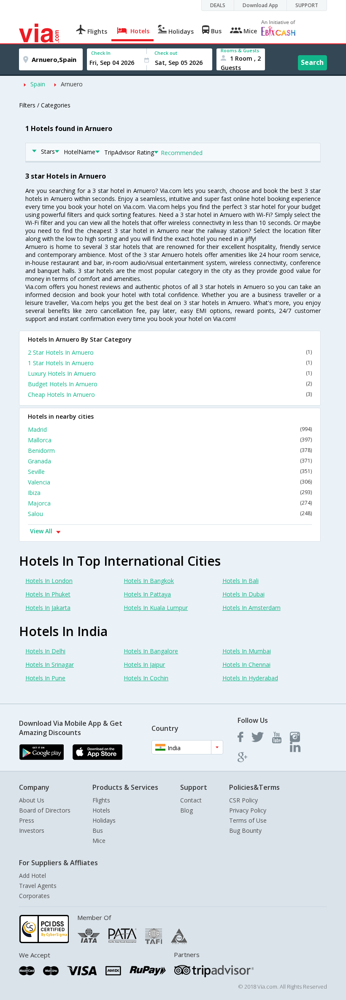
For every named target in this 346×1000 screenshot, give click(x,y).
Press (26, 820)
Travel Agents (38, 886)
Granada (170, 461)
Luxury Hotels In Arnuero (170, 373)
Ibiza (170, 493)
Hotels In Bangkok (149, 581)
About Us (31, 800)
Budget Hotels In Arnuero (170, 384)
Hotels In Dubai (243, 594)
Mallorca (170, 440)
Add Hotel (32, 876)
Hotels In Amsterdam (251, 608)
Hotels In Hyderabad (250, 678)
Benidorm (170, 451)
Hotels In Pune (45, 678)
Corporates (34, 896)
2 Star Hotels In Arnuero (170, 352)
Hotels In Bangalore (151, 651)
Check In (101, 53)
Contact (191, 800)
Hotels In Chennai (246, 664)
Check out (165, 53)
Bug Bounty (245, 830)
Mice (98, 841)
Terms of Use (248, 820)
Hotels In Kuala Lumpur (156, 608)
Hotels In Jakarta (47, 608)
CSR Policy (243, 800)
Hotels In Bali (240, 581)
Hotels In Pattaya (147, 594)
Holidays (104, 820)
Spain (37, 84)
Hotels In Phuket (47, 594)
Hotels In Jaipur (144, 664)
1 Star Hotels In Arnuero (170, 363)
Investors (31, 830)
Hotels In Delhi (45, 651)
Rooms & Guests (240, 50)
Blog (186, 810)
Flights (101, 800)
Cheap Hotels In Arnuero (170, 394)
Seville (170, 472)
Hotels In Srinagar (49, 664)
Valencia (170, 482)
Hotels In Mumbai (246, 651)
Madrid (170, 429)
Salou (170, 514)
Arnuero (72, 84)
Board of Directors (44, 810)
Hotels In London (49, 581)
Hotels (101, 810)
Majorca (170, 503)
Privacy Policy (247, 810)
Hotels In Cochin (146, 678)
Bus (97, 830)
